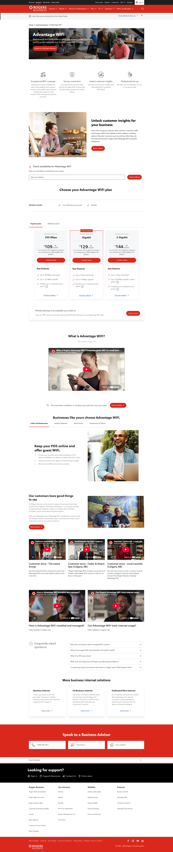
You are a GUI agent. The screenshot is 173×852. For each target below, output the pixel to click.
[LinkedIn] (142, 840)
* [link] (93, 247)
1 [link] (53, 253)
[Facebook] (128, 840)
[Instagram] (133, 840)
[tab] (36, 224)
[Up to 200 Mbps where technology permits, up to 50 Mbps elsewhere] (117, 282)
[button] (123, 2)
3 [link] (59, 274)
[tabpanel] (86, 265)
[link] (31, 2)
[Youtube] (137, 840)
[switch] (130, 2)
